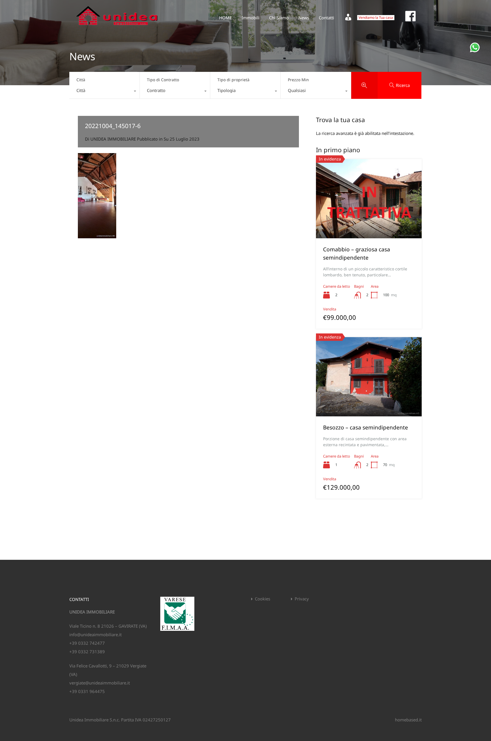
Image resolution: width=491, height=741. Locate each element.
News (303, 17)
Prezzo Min (298, 79)
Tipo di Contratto (163, 79)
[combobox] (104, 92)
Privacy (302, 599)
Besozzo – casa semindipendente (365, 427)
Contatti (326, 17)
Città (80, 79)
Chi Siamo (279, 17)
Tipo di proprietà (233, 79)
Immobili (250, 17)
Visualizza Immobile (369, 222)
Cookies (262, 599)
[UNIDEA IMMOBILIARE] (116, 27)
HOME (225, 17)
